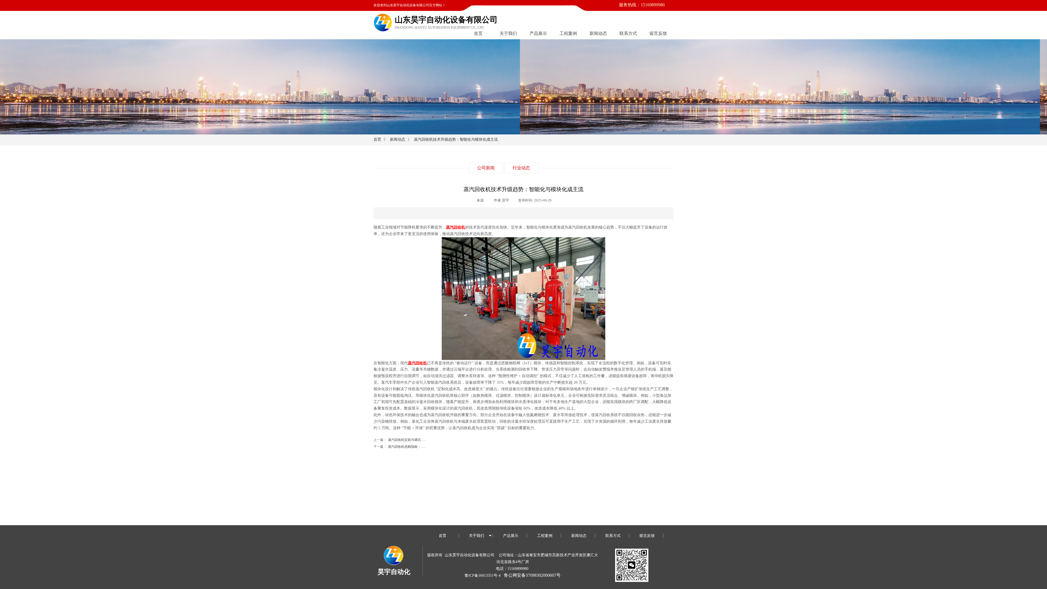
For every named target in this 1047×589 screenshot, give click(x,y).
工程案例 (568, 33)
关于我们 (508, 33)
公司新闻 (486, 168)
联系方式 (628, 33)
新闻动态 (598, 33)
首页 (478, 33)
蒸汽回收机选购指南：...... (400, 447)
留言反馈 (658, 33)
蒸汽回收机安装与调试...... (400, 440)
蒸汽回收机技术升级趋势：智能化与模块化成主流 (456, 139)
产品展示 (538, 33)
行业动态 (521, 168)
